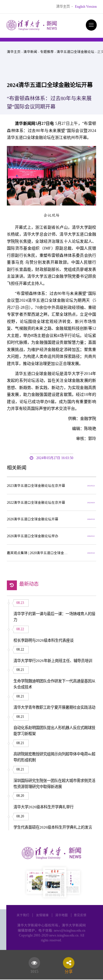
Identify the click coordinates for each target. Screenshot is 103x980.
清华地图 (61, 915)
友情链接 (42, 915)
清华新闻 (30, 52)
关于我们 (23, 915)
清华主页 (63, 7)
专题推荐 (47, 52)
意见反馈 (80, 915)
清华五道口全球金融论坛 (75, 52)
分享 (69, 970)
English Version (86, 7)
